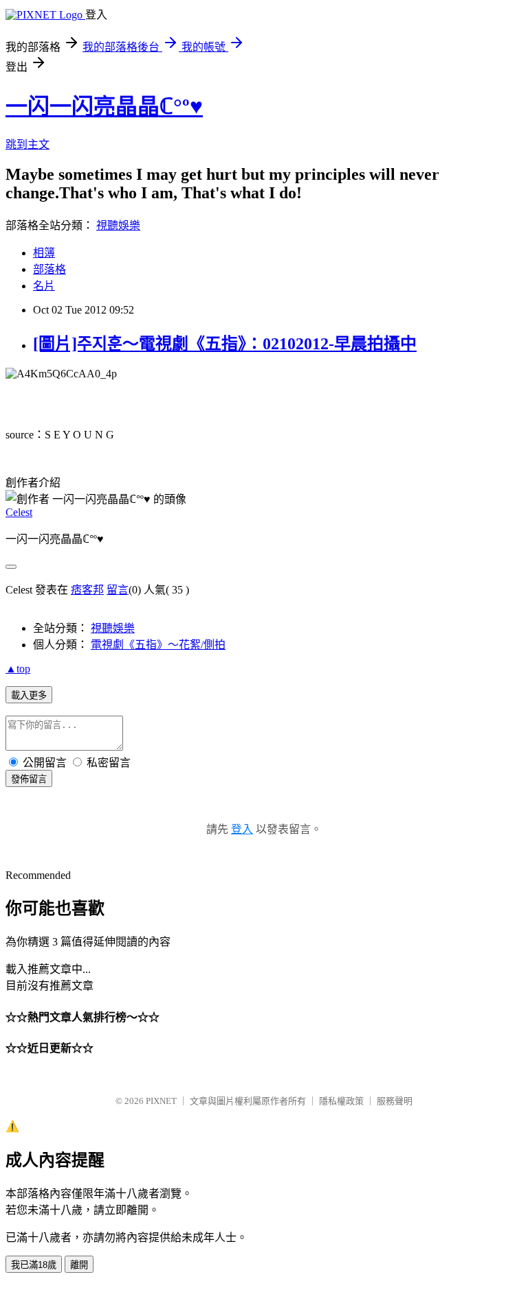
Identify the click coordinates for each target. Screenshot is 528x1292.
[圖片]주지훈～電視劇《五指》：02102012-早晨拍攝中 (225, 344)
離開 (79, 1265)
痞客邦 (87, 590)
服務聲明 (394, 1101)
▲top (18, 668)
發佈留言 (29, 779)
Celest (19, 512)
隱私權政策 (341, 1101)
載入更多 (29, 695)
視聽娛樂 (118, 225)
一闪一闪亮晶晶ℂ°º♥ (104, 106)
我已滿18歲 (33, 1265)
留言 (118, 590)
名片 (44, 286)
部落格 (49, 269)
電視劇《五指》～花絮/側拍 (158, 644)
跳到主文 (28, 144)
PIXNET (161, 1101)
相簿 (44, 253)
